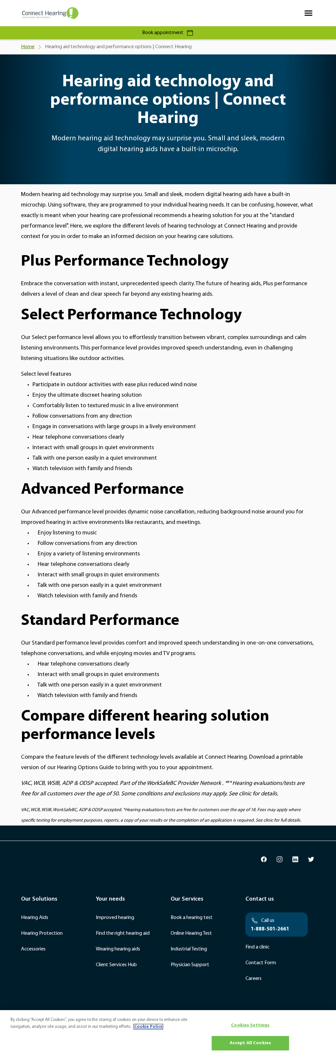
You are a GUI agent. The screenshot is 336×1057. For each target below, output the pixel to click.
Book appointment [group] (162, 32)
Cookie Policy (148, 1027)
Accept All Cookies (250, 1043)
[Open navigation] (308, 13)
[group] (264, 859)
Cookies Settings (250, 1025)
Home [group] (27, 47)
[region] (168, 1033)
